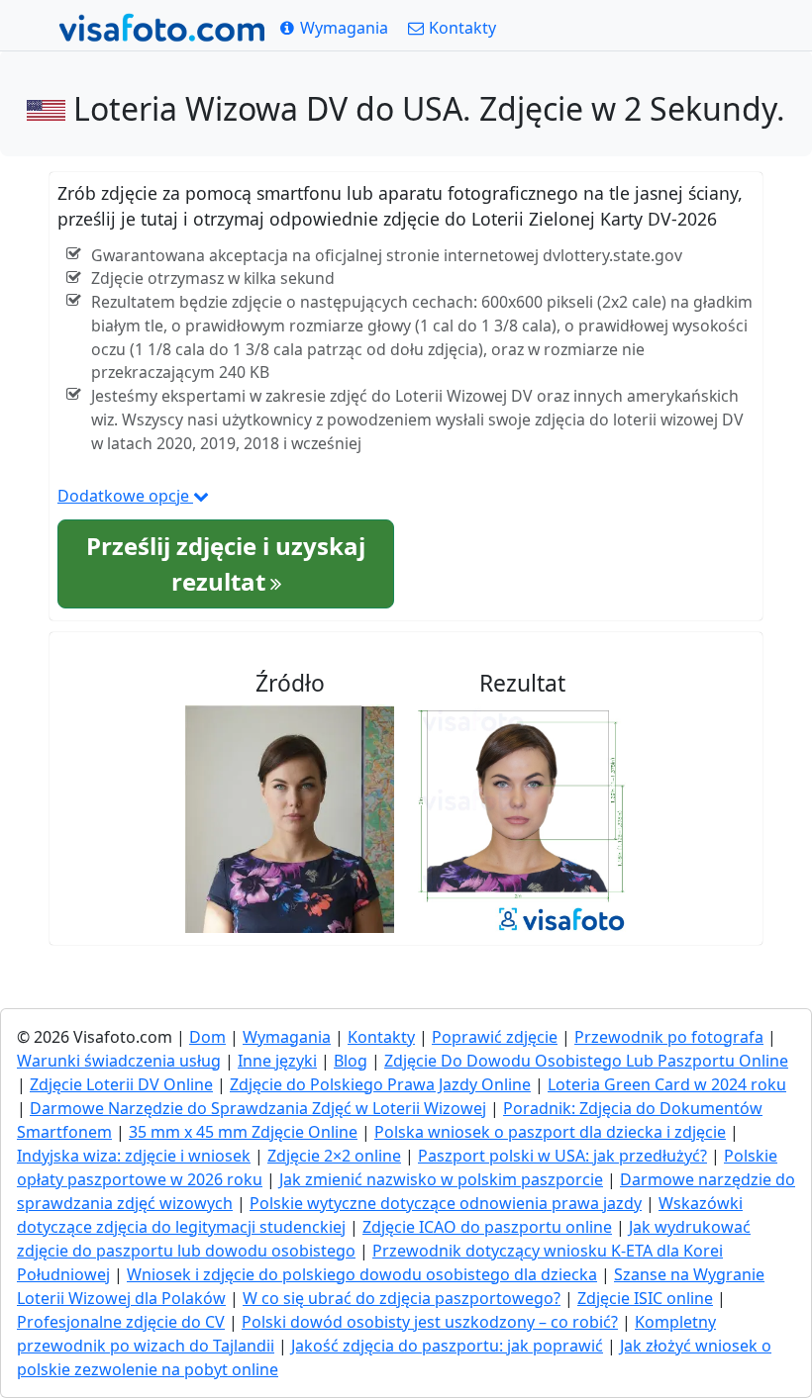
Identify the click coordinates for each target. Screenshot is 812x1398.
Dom (207, 1037)
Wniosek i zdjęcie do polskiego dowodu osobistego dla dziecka (362, 1274)
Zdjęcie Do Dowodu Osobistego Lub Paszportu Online (586, 1061)
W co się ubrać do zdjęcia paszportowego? (401, 1298)
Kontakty (381, 1037)
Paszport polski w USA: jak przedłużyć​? (562, 1155)
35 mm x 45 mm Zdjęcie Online (243, 1132)
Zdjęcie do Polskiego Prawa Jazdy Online (380, 1084)
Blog (350, 1061)
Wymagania (287, 1037)
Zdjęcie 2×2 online (334, 1155)
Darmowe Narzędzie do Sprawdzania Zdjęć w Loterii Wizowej (258, 1108)
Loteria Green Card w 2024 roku (667, 1084)
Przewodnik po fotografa (668, 1037)
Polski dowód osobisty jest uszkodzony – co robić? (430, 1322)
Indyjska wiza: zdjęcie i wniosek (134, 1155)
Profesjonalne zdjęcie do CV (121, 1322)
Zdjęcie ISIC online (645, 1298)
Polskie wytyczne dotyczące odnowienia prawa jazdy (446, 1203)
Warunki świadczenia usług (119, 1061)
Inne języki (277, 1061)
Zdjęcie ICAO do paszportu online (487, 1227)
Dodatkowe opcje (125, 496)
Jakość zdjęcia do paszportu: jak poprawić (447, 1345)
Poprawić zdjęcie (495, 1037)
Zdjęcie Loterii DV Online (121, 1084)
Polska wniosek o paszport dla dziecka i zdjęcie (550, 1132)
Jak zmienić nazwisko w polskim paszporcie (441, 1179)
